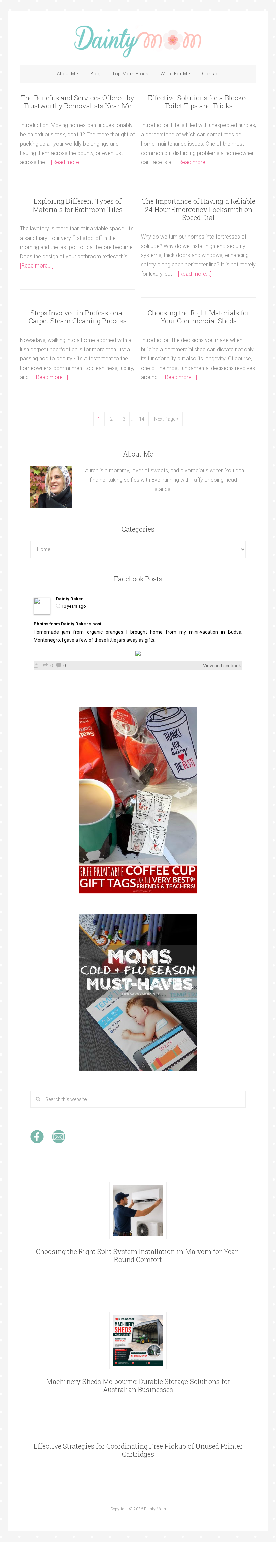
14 (141, 419)
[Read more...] (67, 162)
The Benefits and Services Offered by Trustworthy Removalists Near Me (77, 101)
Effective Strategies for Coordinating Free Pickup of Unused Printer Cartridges (138, 1450)
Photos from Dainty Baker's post (67, 623)
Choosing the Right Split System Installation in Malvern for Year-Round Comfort (138, 1255)
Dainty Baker (69, 598)
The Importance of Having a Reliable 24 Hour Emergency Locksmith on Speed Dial (198, 209)
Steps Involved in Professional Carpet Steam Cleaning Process (78, 316)
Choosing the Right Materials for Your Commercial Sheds (198, 316)
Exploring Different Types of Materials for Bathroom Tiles (78, 205)
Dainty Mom (138, 41)
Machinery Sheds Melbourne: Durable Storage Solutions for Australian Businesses (138, 1385)
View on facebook (222, 665)
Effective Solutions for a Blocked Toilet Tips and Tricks (198, 101)
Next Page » (166, 419)
